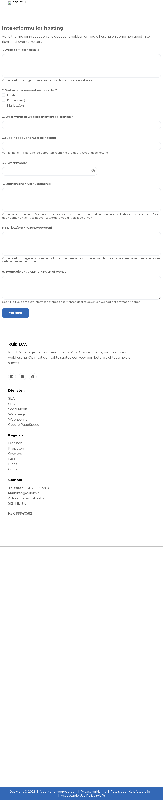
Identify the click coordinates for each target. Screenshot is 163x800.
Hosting (13, 95)
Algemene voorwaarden (58, 791)
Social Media (18, 409)
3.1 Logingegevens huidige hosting (29, 138)
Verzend (15, 313)
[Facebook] (33, 376)
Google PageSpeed (23, 425)
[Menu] (153, 7)
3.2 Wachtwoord (14, 163)
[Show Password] (93, 171)
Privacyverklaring (93, 791)
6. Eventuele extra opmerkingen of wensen (35, 271)
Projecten (16, 448)
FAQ (11, 459)
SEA (11, 398)
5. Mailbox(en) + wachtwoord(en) (27, 227)
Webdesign (17, 414)
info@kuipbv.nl (28, 493)
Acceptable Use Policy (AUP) (83, 795)
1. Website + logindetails (20, 50)
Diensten (15, 443)
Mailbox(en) (16, 105)
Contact (14, 469)
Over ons (15, 454)
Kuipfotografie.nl (140, 791)
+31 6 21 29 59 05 (38, 488)
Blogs (12, 464)
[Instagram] (22, 376)
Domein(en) (16, 100)
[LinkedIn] (12, 376)
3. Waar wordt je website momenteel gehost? (37, 117)
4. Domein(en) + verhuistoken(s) (26, 184)
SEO (11, 404)
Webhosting (18, 419)
